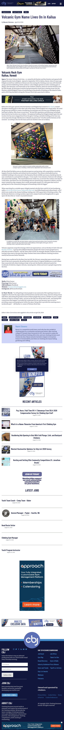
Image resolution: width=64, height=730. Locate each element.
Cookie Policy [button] (20, 364)
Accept (32, 369)
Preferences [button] (19, 366)
